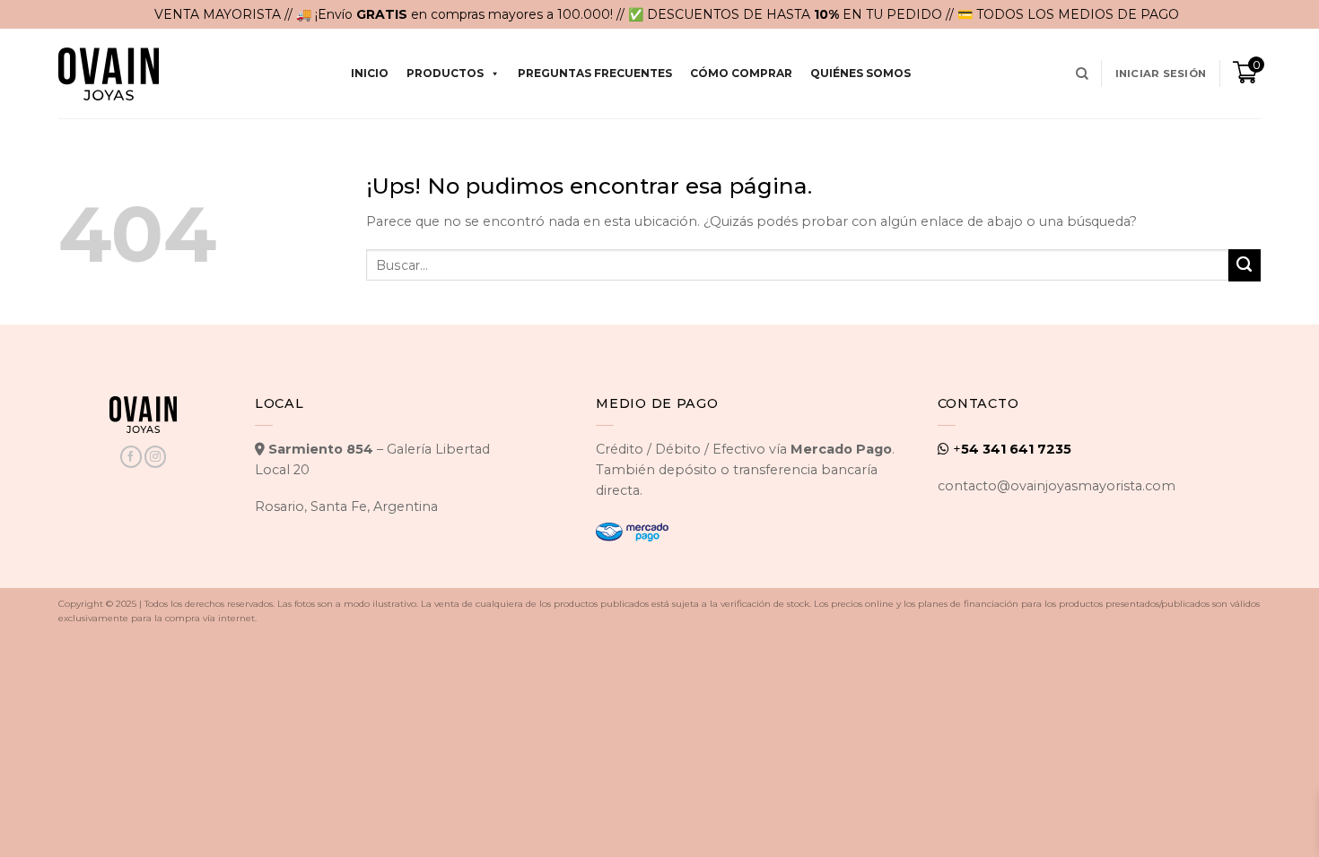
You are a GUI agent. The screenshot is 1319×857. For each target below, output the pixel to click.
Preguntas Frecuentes (595, 73)
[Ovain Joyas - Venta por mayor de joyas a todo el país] (108, 74)
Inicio (370, 73)
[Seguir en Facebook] (131, 457)
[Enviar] (1244, 265)
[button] (1160, 73)
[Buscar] (1082, 74)
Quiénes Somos (860, 73)
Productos (445, 73)
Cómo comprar (741, 73)
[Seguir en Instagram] (155, 457)
